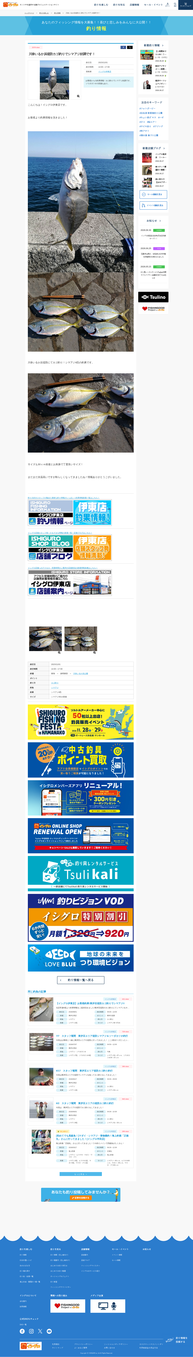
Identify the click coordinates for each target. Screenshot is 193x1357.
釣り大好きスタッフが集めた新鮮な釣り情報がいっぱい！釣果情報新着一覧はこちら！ (64, 498)
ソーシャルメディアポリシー (116, 1344)
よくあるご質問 (80, 1348)
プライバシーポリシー (83, 1344)
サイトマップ (57, 1348)
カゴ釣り (55, 683)
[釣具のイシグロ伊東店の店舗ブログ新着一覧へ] (70, 559)
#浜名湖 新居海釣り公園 (151, 113)
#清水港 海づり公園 (149, 135)
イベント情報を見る (155, 205)
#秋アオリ (144, 131)
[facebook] (123, 47)
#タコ (142, 122)
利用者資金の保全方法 (148, 1348)
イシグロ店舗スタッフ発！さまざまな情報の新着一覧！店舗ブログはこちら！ (60, 533)
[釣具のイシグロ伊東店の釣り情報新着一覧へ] (70, 524)
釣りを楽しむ (44, 13)
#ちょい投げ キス (148, 117)
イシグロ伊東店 (104, 71)
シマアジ (55, 688)
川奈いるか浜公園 (80, 673)
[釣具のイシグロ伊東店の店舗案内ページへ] (70, 594)
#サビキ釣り (145, 126)
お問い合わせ (109, 1348)
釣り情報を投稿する (182, 1340)
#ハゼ (161, 117)
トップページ (29, 13)
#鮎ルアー (152, 122)
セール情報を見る (154, 194)
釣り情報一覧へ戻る (81, 980)
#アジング (158, 126)
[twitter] (130, 47)
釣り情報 (57, 13)
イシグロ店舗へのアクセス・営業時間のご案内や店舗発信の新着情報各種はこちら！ (63, 568)
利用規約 (55, 1344)
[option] (45, 639)
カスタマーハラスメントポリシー (153, 1344)
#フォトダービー (147, 109)
